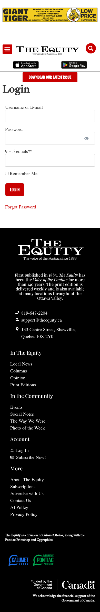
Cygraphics (45, 540)
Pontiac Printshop (17, 540)
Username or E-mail (24, 107)
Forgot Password (20, 207)
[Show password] (86, 138)
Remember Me (22, 173)
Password (14, 129)
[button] (7, 49)
